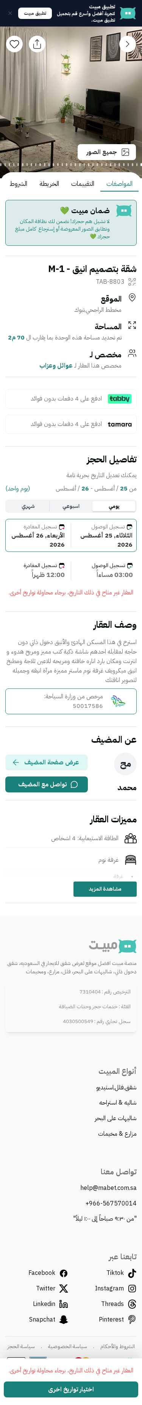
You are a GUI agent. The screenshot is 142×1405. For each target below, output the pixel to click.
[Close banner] (10, 13)
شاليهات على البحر (116, 1118)
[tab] (141, 164)
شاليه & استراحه (118, 1102)
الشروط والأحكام (117, 1346)
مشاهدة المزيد (105, 889)
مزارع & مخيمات (117, 1133)
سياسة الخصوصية (67, 1346)
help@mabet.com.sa (108, 1188)
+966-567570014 (111, 1203)
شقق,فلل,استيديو (116, 1087)
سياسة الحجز (21, 1346)
